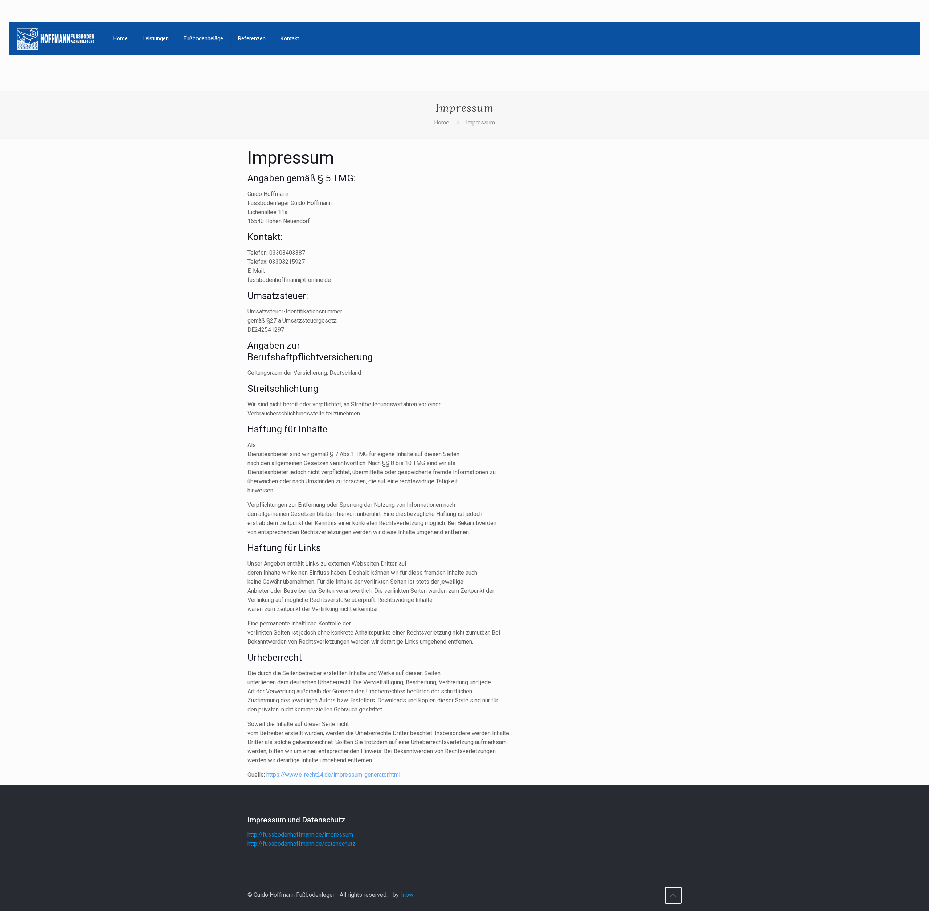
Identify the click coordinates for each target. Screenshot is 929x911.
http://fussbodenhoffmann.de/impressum (300, 834)
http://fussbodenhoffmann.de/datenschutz (301, 843)
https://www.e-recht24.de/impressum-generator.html (333, 774)
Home (441, 122)
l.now (406, 894)
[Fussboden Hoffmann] (56, 38)
